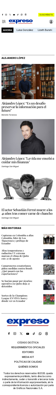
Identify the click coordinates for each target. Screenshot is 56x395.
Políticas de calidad (28, 361)
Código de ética (28, 342)
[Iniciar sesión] (51, 21)
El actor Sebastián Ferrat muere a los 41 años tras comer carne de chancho (26, 211)
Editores (28, 352)
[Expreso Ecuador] (28, 325)
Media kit (28, 357)
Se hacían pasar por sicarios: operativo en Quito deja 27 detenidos (16, 283)
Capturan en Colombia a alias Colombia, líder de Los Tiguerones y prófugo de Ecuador (17, 239)
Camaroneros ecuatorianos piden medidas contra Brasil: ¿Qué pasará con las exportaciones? (17, 269)
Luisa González (24, 29)
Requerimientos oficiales (28, 347)
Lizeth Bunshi (45, 29)
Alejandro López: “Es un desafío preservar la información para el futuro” (23, 107)
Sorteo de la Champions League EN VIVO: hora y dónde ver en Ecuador (14, 298)
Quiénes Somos (28, 366)
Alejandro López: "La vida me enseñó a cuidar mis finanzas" (27, 160)
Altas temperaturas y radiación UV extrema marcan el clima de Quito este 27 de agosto (15, 254)
